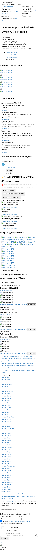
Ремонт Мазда (6, 421)
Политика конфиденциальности (12, 501)
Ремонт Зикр (6, 400)
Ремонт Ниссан (7, 431)
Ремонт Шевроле (7, 482)
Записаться (5, 110)
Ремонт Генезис (7, 389)
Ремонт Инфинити (8, 403)
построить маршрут (6, 305)
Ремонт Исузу (6, 405)
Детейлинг (5, 370)
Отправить (4, 538)
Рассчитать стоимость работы (11, 494)
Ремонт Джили (6, 396)
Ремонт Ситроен (7, 452)
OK (1, 542)
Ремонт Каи (5, 410)
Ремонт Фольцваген (8, 466)
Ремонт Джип (6, 398)
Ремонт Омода (6, 433)
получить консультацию (13, 194)
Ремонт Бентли (6, 382)
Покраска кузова (13, 368)
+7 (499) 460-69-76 (6, 315)
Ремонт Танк (6, 459)
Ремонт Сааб (6, 445)
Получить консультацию (9, 207)
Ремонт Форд (6, 468)
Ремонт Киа (5, 412)
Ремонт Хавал (6, 470)
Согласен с (17, 521)
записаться (31, 305)
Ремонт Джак (6, 393)
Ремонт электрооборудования (11, 363)
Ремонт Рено (6, 442)
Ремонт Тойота (6, 461)
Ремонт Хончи (6, 475)
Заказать (9, 170)
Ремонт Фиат (6, 463)
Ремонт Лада (6, 414)
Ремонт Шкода (6, 484)
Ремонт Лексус (6, 419)
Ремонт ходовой (27, 363)
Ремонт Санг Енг (7, 447)
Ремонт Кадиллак (7, 407)
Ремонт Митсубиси (8, 428)
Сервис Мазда (6, 489)
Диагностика (24, 356)
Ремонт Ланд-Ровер (8, 417)
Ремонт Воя (5, 386)
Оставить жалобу (7, 498)
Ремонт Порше (6, 440)
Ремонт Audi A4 (11, 55)
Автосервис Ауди (11, 52)
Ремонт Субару (6, 454)
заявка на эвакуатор (11, 197)
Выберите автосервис (7, 514)
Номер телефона (5, 516)
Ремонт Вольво (7, 384)
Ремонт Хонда (6, 473)
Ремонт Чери (6, 480)
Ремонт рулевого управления (11, 365)
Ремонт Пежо (6, 438)
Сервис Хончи (6, 491)
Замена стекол (25, 370)
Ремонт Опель (6, 435)
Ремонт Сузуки (6, 456)
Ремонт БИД (6, 377)
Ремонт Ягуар (6, 487)
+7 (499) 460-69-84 (8, 6)
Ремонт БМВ (6, 379)
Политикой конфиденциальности (21, 521)
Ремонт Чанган (6, 477)
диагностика (8, 190)
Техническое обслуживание (10, 356)
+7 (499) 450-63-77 (6, 339)
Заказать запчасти (28, 494)
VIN (1, 519)
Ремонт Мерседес (7, 424)
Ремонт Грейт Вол (7, 391)
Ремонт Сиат (6, 449)
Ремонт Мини (6, 426)
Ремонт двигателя (16, 358)
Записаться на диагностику (11, 496)
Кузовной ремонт (11, 57)
